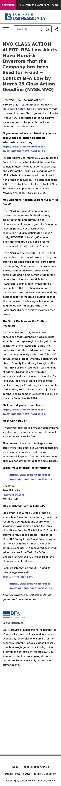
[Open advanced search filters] (47, 29)
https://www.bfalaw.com (17, 576)
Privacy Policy (46, 780)
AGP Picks (8, 5)
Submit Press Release (17, 773)
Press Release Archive (36, 766)
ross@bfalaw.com (13, 494)
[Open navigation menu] (6, 29)
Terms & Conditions (45, 773)
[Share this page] (56, 29)
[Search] (40, 29)
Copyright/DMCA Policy (20, 780)
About (15, 766)
